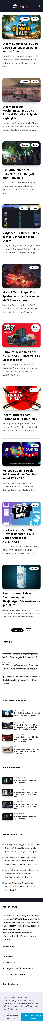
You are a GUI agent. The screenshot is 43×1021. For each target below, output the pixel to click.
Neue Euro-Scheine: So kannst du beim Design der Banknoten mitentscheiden (21, 874)
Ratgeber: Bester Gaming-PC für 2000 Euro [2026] (26, 781)
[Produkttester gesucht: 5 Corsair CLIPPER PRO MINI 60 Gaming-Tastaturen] (7, 749)
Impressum (7, 956)
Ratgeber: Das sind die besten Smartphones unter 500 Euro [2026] (25, 794)
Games (25, 19)
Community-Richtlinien (13, 974)
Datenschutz (8, 962)
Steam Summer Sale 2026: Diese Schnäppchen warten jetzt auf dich (20, 47)
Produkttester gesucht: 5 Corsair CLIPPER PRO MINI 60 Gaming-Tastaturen (27, 751)
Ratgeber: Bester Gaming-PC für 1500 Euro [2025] (26, 817)
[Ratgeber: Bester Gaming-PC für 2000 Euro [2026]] (7, 780)
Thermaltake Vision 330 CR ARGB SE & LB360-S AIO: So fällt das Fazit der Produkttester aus (27, 727)
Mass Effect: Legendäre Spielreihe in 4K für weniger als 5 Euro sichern (21, 296)
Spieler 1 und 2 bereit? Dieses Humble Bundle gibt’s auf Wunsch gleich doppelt (22, 848)
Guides (34, 208)
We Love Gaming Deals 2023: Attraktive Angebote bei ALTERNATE (20, 474)
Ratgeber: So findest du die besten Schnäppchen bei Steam (21, 237)
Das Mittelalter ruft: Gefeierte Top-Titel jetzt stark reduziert (19, 173)
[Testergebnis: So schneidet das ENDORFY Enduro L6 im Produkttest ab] (7, 737)
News (35, 19)
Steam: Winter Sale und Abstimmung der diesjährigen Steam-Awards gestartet (21, 599)
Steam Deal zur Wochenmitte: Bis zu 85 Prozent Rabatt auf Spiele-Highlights (20, 112)
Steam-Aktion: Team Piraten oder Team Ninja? (19, 416)
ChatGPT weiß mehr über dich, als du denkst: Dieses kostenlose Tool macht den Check (22, 861)
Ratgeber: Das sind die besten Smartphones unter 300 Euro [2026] (25, 806)
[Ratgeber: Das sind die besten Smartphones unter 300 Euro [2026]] (7, 804)
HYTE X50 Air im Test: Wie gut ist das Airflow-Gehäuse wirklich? (27, 714)
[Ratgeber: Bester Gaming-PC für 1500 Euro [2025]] (7, 816)
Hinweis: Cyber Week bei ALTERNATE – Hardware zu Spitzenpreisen (21, 355)
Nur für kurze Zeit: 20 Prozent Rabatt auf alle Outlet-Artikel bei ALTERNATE (18, 535)
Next (28, 630)
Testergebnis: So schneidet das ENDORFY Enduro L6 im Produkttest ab (26, 739)
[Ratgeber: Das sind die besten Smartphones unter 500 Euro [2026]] (7, 792)
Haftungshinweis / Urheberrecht (18, 968)
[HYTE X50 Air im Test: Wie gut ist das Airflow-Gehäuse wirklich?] (7, 713)
